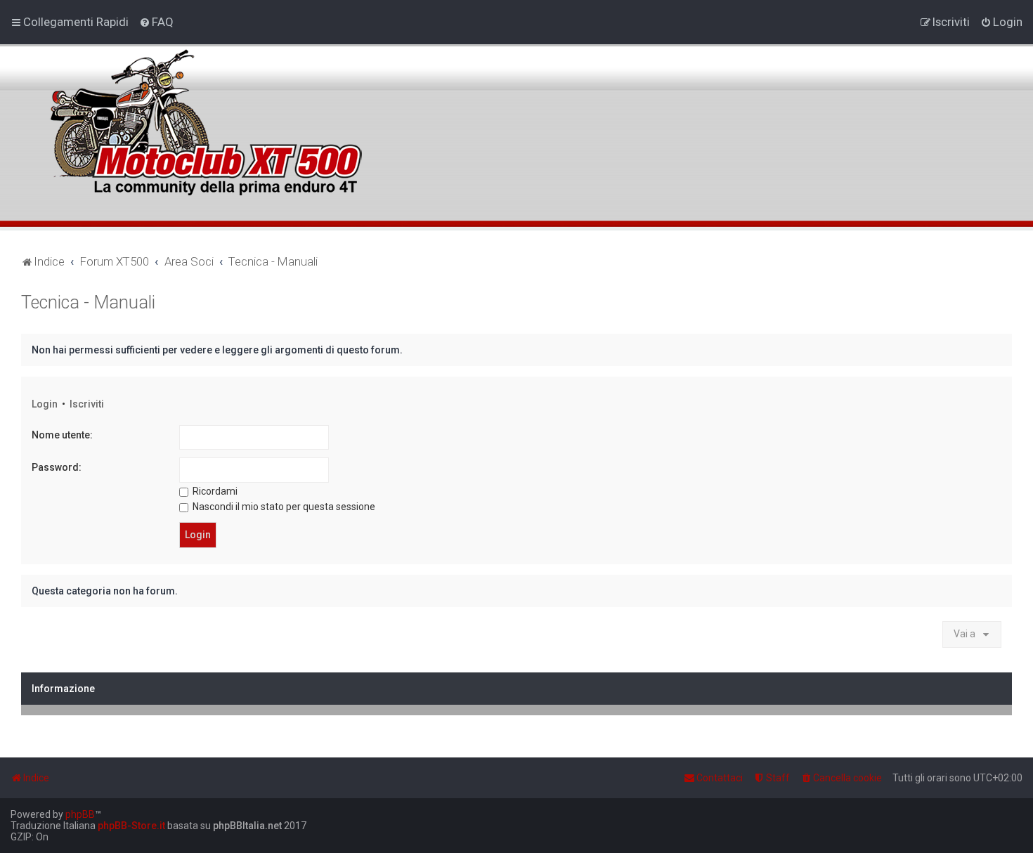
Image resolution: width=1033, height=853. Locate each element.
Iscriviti (87, 404)
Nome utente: (62, 435)
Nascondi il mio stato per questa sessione (282, 506)
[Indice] (203, 114)
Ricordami (214, 491)
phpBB (80, 814)
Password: (57, 467)
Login (45, 404)
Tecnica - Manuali (88, 302)
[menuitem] (156, 22)
